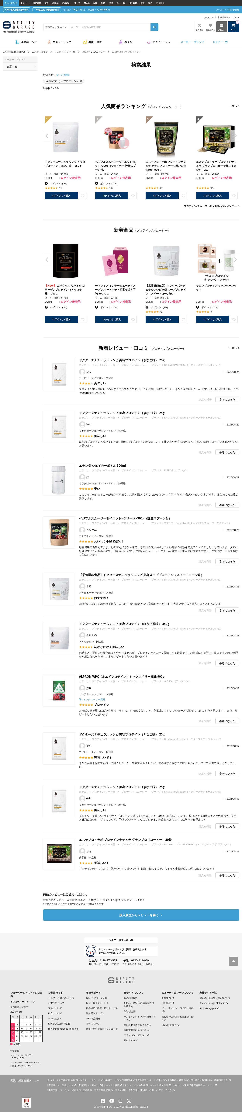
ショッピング (11, 3)
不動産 (55, 3)
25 (22, 1036)
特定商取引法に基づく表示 (137, 1025)
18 (22, 1032)
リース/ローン (93, 1023)
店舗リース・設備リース (60, 1085)
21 (35, 1032)
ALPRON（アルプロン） (177, 681)
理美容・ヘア (29, 42)
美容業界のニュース (204, 1085)
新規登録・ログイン (229, 17)
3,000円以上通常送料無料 (17, 9)
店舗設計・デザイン (88, 1085)
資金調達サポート (146, 1080)
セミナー (25, 3)
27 (31, 1036)
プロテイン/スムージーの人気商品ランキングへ (210, 206)
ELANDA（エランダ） (176, 470)
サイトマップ (130, 1040)
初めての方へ (55, 1018)
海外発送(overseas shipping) (63, 1028)
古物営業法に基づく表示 (136, 1030)
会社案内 (166, 998)
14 (35, 1028)
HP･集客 (133, 3)
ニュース (121, 3)
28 (35, 1036)
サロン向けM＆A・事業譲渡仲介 (211, 1080)
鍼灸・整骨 (95, 42)
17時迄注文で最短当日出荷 (46, 9)
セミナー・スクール (90, 1080)
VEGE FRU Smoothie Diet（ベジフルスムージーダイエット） (197, 523)
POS (103, 3)
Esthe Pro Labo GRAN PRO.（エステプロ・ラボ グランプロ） (198, 844)
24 (17, 1036)
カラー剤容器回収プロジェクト (102, 1028)
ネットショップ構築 (134, 1085)
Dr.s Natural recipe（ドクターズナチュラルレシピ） (193, 365)
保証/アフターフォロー (97, 998)
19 (26, 1032)
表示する (12, 66)
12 (26, 1028)
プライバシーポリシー (135, 1035)
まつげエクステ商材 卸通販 (61, 1080)
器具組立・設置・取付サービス (102, 1008)
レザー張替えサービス (97, 1003)
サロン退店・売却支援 (126, 1090)
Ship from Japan (207, 1008)
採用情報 (166, 1003)
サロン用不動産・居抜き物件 (175, 1080)
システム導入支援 (159, 1085)
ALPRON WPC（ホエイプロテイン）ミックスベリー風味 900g (121, 676)
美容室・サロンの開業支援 (119, 1080)
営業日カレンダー (19, 1006)
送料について (55, 1008)
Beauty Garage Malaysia (212, 1003)
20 (31, 1032)
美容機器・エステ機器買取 (96, 1090)
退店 (150, 3)
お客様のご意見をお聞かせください (177, 1018)
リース (77, 3)
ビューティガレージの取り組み (177, 1008)
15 (40, 1028)
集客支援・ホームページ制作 (63, 1090)
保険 (95, 3)
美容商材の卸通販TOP (14, 51)
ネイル (128, 42)
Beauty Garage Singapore (213, 998)
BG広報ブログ (169, 1025)
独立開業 (37, 3)
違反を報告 (205, 399)
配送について (55, 1013)
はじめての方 (210, 17)
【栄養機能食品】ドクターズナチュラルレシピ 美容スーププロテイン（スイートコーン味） (141, 575)
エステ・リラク (62, 42)
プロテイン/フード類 (64, 51)
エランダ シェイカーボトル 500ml (102, 465)
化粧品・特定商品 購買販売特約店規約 (139, 1004)
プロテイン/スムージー (93, 51)
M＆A (87, 3)
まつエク (160, 3)
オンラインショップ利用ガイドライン (140, 1018)
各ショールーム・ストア (22, 1001)
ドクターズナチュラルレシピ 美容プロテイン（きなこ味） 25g (122, 360)
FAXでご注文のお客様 (59, 1023)
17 (17, 1032)
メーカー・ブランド (192, 42)
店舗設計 (66, 3)
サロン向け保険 (111, 1085)
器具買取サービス (95, 1013)
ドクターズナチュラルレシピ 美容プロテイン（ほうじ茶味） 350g (124, 624)
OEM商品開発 (93, 1018)
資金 (47, 3)
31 (17, 1039)
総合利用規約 (130, 998)
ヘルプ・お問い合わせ (121, 940)
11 (22, 1028)
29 (40, 1036)
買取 (142, 3)
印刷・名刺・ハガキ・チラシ (157, 1090)
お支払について (56, 1003)
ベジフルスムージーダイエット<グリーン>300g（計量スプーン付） (125, 518)
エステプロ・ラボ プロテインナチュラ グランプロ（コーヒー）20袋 (125, 840)
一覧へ (233, 106)
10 (17, 1028)
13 (31, 1028)
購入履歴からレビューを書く (139, 915)
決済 (111, 3)
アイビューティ (161, 42)
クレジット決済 (181, 1085)
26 (26, 1036)
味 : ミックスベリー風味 (92, 699)
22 (40, 1032)
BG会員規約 (130, 1011)
